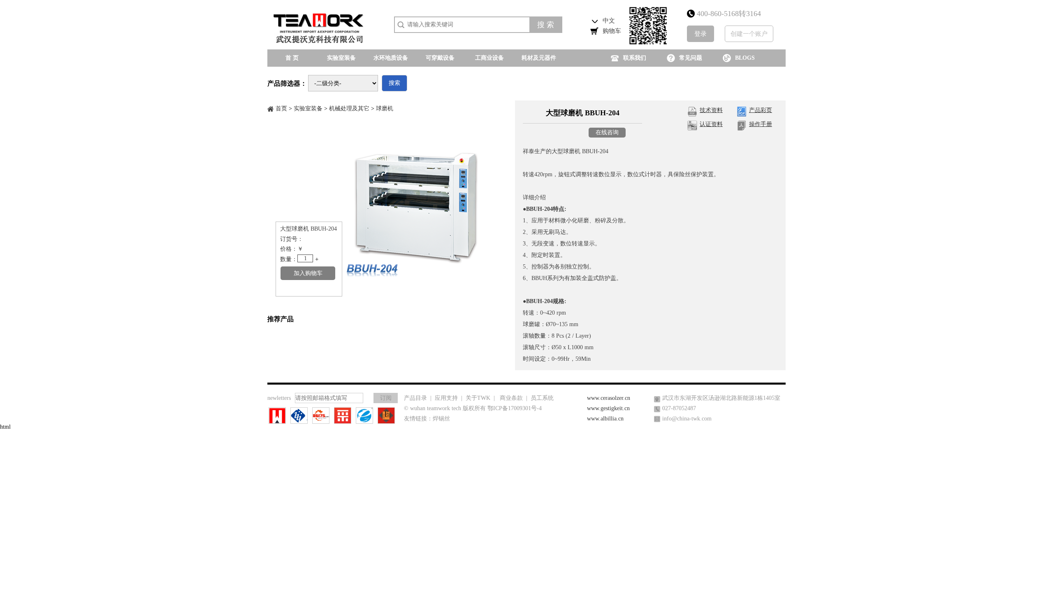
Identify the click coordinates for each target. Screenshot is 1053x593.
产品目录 (415, 398)
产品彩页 (760, 110)
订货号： (291, 239)
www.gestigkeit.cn (608, 408)
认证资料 (711, 124)
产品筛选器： (287, 83)
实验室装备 (308, 108)
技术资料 (711, 110)
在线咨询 (607, 132)
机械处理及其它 (349, 108)
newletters (279, 398)
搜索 (394, 83)
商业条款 (511, 398)
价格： (288, 249)
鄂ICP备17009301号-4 (514, 408)
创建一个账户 (749, 33)
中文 (609, 20)
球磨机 (384, 108)
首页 (281, 108)
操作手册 (760, 124)
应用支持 (446, 398)
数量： (288, 259)
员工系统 (542, 398)
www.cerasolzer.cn (608, 398)
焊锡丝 (441, 419)
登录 (700, 33)
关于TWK (478, 398)
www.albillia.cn (605, 419)
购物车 (612, 31)
